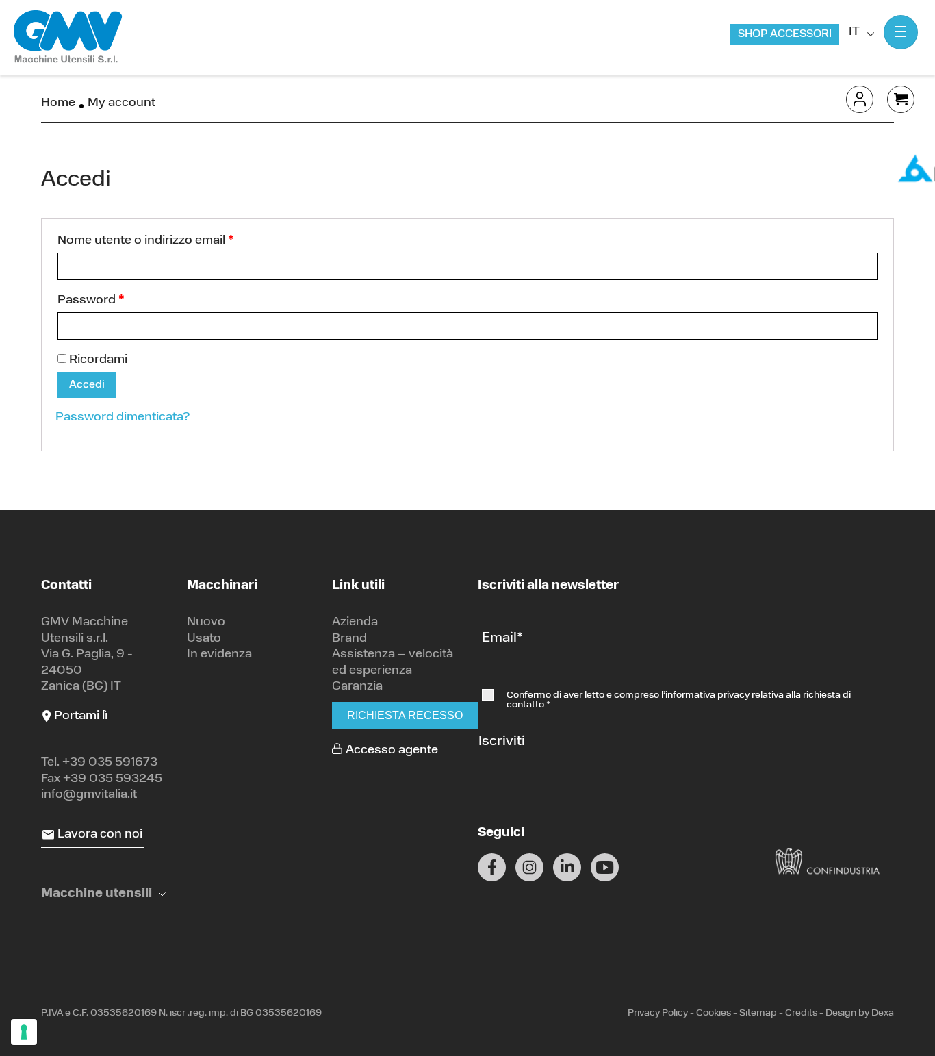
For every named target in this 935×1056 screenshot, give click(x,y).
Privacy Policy (658, 1013)
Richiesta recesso (405, 715)
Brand (349, 639)
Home (58, 103)
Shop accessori (785, 34)
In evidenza (219, 655)
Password (91, 300)
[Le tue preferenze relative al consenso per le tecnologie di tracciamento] (24, 1032)
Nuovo (206, 622)
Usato (204, 639)
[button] (103, 895)
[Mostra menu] (901, 32)
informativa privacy (707, 695)
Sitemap (758, 1013)
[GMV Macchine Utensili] (68, 37)
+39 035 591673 (109, 763)
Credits (801, 1013)
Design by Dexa (859, 1013)
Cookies (713, 1013)
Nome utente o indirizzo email (145, 241)
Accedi (87, 384)
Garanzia (357, 687)
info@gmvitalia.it (89, 795)
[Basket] (900, 99)
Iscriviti (501, 742)
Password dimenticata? (122, 418)
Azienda (355, 622)
